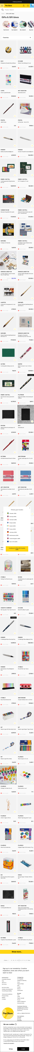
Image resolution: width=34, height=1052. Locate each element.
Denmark (19, 1020)
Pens (18, 982)
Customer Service (6, 979)
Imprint (3, 997)
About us (4, 982)
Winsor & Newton (21, 1001)
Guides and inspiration (7, 989)
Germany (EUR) (13, 532)
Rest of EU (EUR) (13, 541)
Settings (11, 1049)
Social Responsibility (7, 990)
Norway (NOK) (12, 516)
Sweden (19, 1017)
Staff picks (20, 990)
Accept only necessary (9, 1043)
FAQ (3, 981)
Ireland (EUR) (12, 526)
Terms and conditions (7, 994)
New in (19, 988)
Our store (4, 984)
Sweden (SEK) (12, 513)
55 (26, 960)
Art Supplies (20, 978)
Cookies (4, 999)
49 (15, 960)
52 (20, 960)
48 (13, 960)
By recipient (14, 29)
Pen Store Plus (5, 987)
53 (22, 960)
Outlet (18, 987)
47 (11, 960)
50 (17, 960)
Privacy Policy (5, 995)
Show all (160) (20, 1003)
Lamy (18, 996)
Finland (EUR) (12, 522)
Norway (19, 1019)
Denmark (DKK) (13, 519)
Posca (18, 999)
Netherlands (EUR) (13, 535)
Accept (23, 1049)
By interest (6, 29)
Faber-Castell (20, 998)
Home (3, 13)
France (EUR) (12, 529)
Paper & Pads (20, 983)
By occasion (23, 29)
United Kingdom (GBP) (14, 538)
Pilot (18, 994)
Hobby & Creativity (21, 980)
